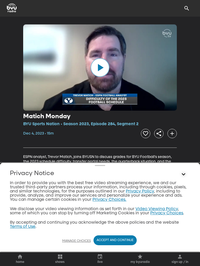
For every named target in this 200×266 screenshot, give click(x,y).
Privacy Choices (166, 213)
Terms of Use (22, 227)
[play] (100, 67)
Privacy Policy (140, 191)
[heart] (145, 133)
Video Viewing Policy (156, 209)
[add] (172, 133)
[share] (159, 133)
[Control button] (183, 174)
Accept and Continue (115, 240)
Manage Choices (76, 241)
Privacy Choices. (109, 200)
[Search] (186, 8)
